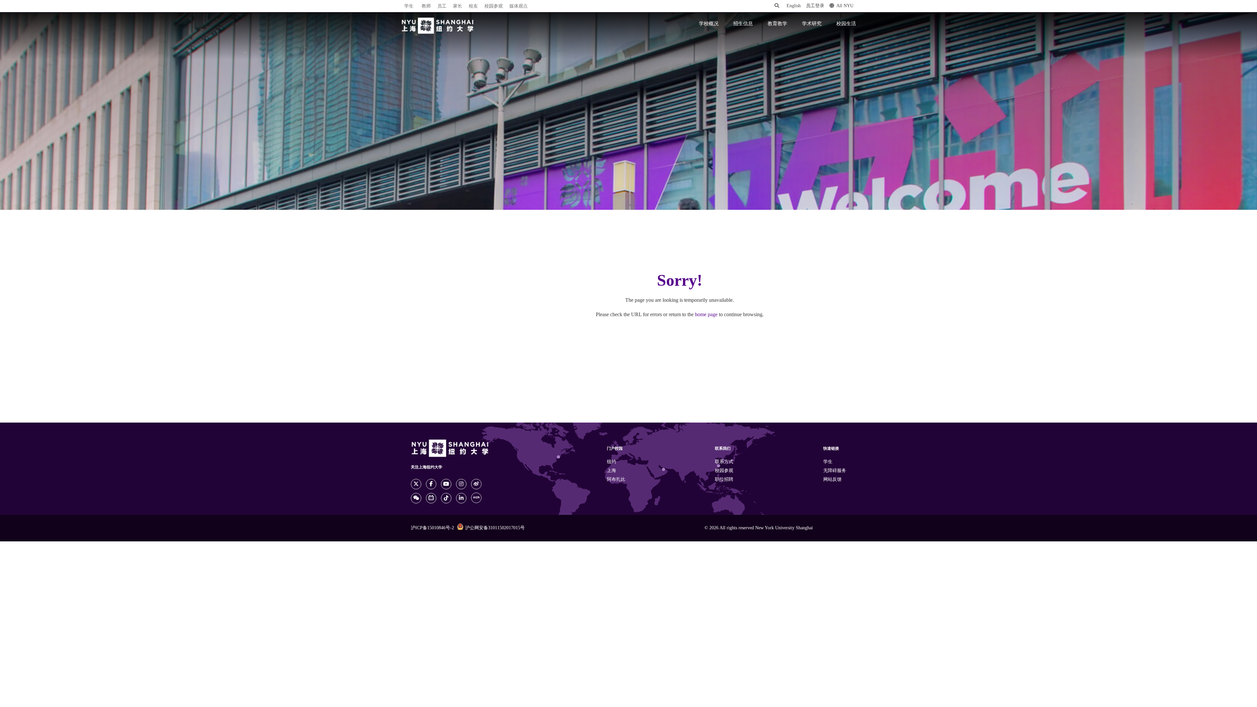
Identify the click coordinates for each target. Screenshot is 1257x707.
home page (706, 314)
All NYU (844, 6)
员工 (441, 6)
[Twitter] (416, 484)
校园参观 (493, 6)
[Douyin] (446, 498)
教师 (426, 6)
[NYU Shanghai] (437, 25)
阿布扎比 (616, 479)
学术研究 (812, 24)
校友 (473, 6)
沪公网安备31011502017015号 (495, 528)
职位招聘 (724, 479)
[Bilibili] (431, 498)
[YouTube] (446, 484)
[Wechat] (416, 498)
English (794, 6)
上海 (611, 470)
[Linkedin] (461, 498)
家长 (457, 6)
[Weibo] (476, 484)
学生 (408, 6)
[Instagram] (461, 484)
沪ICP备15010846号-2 (432, 528)
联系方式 (724, 462)
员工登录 (815, 6)
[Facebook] (431, 484)
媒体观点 (518, 6)
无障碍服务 (834, 470)
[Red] (476, 498)
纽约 (611, 462)
